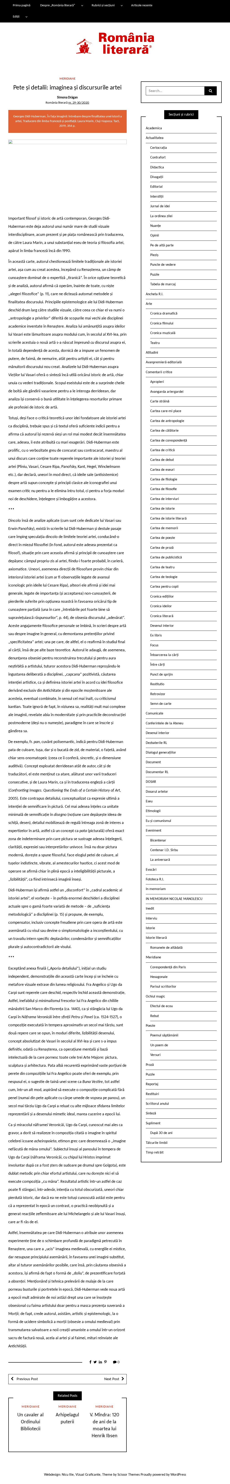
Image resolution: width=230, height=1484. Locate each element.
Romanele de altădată (166, 948)
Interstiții (157, 197)
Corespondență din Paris (168, 967)
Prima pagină (21, 5)
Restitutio (157, 684)
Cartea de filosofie (163, 489)
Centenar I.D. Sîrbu (164, 850)
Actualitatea (155, 138)
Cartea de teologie (163, 577)
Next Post (111, 1379)
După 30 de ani (161, 1133)
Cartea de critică (162, 450)
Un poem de (159, 1045)
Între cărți (157, 665)
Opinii (154, 235)
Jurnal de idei (160, 206)
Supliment (153, 1123)
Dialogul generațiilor (161, 752)
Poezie (150, 1026)
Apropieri (157, 382)
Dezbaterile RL (156, 743)
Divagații (156, 177)
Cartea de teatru (162, 567)
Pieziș (154, 255)
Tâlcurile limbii (157, 1143)
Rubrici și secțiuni (103, 5)
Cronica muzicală (162, 333)
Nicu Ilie (68, 1475)
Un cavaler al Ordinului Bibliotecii (30, 1422)
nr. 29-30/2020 (78, 103)
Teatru (155, 343)
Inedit (150, 908)
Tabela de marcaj (163, 284)
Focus (154, 645)
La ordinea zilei (161, 216)
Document (153, 762)
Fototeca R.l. (155, 879)
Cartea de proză (162, 548)
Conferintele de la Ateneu (164, 723)
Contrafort (158, 157)
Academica (154, 128)
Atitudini (152, 353)
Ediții (16, 16)
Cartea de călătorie (164, 431)
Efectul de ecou (161, 1006)
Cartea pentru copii (164, 587)
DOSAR (151, 782)
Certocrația (158, 148)
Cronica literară (161, 616)
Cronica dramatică (163, 313)
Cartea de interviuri (164, 499)
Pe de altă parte (162, 245)
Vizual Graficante (87, 1475)
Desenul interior (162, 626)
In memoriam (156, 889)
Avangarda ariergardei (167, 392)
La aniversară (160, 860)
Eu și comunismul (158, 821)
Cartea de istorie (162, 509)
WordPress (178, 1475)
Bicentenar (158, 840)
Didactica (157, 167)
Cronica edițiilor (162, 596)
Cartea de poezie (162, 538)
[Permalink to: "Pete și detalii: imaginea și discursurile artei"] (67, 174)
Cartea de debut (162, 460)
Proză (150, 1065)
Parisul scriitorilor (163, 987)
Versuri (155, 1055)
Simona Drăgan (67, 97)
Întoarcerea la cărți (164, 655)
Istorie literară (156, 938)
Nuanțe (155, 226)
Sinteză (151, 1113)
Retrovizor (157, 694)
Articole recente (141, 5)
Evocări (151, 870)
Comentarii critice (159, 372)
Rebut (154, 1016)
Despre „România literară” (57, 5)
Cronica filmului (161, 323)
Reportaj (152, 1084)
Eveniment (153, 830)
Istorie (150, 928)
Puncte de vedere (163, 265)
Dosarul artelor (157, 792)
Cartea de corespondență (168, 440)
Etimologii (153, 811)
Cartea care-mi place (165, 411)
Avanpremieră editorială (164, 362)
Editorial (156, 187)
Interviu (151, 918)
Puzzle (154, 275)
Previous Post (27, 1379)
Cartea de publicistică (166, 557)
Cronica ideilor (161, 606)
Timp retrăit (155, 1152)
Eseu (149, 801)
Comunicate (154, 713)
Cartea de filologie (163, 479)
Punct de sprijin (161, 674)
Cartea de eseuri (162, 470)
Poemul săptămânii (164, 1035)
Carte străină (159, 401)
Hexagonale (159, 977)
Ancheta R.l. (154, 294)
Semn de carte (160, 704)
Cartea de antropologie (167, 421)
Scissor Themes (128, 1475)
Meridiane (67, 78)
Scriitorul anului (157, 1104)
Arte (149, 304)
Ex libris (156, 635)
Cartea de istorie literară (168, 518)
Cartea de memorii (164, 528)
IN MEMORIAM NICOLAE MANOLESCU (174, 899)
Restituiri (152, 1094)
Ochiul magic (155, 996)
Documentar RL (157, 772)
